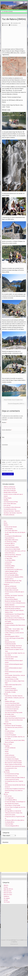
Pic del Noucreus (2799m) (11, 541)
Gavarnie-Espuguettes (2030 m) (16, 403)
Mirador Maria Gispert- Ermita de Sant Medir (15, 606)
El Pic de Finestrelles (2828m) (12, 575)
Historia (5, 523)
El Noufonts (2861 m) (9, 543)
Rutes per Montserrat (9, 597)
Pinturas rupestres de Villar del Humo (13, 764)
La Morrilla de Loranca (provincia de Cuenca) (15, 766)
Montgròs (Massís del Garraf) (10, 492)
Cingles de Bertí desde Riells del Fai (13, 684)
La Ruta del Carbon (9, 658)
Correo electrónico (7, 430)
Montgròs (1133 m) (9, 578)
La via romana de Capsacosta (11, 708)
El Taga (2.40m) (8, 558)
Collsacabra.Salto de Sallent (11, 656)
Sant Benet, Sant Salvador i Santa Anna (13, 512)
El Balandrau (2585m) (10, 565)
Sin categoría (7, 898)
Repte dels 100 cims (8, 889)
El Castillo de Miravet (10, 731)
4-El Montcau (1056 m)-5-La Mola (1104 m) (14, 820)
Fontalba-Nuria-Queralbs (10, 643)
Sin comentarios (13, 25)
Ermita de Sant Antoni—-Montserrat (12, 511)
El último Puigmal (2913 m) (11, 573)
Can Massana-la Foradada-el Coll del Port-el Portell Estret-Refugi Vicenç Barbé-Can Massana (15, 790)
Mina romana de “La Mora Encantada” (13, 762)
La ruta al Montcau (9, 733)
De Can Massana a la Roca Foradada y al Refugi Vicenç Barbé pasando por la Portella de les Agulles (15, 619)
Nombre (4, 422)
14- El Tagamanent (9, 798)
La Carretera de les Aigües (11, 710)
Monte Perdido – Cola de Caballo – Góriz (14, 629)
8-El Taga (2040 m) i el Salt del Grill (13, 811)
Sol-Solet (6, 694)
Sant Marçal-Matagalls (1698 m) (12, 630)
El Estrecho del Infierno (10, 757)
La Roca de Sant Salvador (10, 488)
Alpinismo (6, 25)
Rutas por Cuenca (8, 744)
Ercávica (7, 749)
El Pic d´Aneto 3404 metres (10, 503)
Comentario (5, 444)
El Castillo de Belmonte (9, 514)
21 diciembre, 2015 (16, 23)
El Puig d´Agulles (8, 498)
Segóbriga (6, 499)
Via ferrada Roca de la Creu (10, 509)
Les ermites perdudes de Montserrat (13, 705)
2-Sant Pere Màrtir (9, 824)
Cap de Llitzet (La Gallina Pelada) (12, 549)
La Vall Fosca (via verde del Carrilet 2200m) (15, 740)
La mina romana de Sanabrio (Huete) (13, 760)
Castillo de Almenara (9, 755)
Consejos (6, 887)
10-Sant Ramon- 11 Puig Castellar (12, 805)
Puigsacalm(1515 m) (9, 538)
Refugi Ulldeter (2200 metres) (11, 539)
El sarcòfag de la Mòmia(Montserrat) (13, 536)
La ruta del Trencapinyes (10, 688)
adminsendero (7, 23)
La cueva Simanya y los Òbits (12, 679)
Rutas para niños (7, 723)
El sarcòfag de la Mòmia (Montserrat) (12, 507)
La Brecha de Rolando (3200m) (12, 547)
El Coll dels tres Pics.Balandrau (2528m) (14, 577)
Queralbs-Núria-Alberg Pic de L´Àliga (13, 580)
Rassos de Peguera (9, 742)
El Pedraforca (8, 564)
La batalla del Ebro (9, 623)
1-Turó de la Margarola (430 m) (12, 825)
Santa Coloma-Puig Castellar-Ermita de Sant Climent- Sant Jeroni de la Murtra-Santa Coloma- (15, 720)
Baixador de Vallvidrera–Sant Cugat (13, 601)
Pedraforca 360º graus (10, 701)
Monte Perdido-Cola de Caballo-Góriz (13, 399)
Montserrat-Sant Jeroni (10, 642)
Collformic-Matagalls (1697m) (11, 571)
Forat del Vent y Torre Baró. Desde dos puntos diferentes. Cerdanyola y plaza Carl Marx (14, 697)
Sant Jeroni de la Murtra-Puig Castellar (13, 712)
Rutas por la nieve (8, 686)
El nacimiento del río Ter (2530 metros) (13, 569)
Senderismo (6, 584)
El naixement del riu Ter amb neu (12, 582)
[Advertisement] (14, 37)
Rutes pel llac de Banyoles (10, 490)
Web (3, 437)
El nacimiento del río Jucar (11, 768)
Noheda (6, 751)
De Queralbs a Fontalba (10, 692)
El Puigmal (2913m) (9, 567)
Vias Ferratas (7, 772)
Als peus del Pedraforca (10, 716)
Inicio (5, 521)
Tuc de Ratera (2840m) (10, 560)
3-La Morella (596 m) (9, 822)
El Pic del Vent (7, 505)
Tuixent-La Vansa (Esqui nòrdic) (12, 703)
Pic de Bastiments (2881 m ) (11, 556)
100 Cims (6, 794)
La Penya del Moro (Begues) (11, 599)
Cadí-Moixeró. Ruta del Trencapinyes (13, 725)
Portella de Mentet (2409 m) (11, 690)
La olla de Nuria (8, 562)
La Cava (7, 753)
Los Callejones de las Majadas (12, 759)
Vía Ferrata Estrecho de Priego (11, 501)
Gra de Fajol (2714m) (9, 545)
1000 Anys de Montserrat (9, 486)
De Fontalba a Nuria (9, 714)
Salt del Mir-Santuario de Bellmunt (12, 608)
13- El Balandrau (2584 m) (11, 799)
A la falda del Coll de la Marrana (12, 707)
